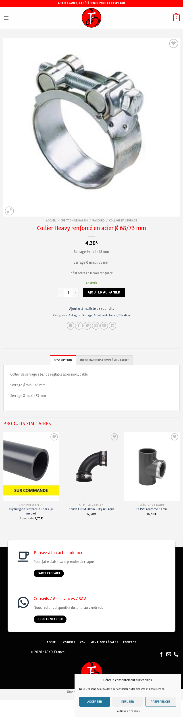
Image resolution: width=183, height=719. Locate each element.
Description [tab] (63, 360)
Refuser (127, 702)
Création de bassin (74, 220)
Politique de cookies (127, 711)
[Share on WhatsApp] (70, 325)
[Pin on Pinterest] (104, 325)
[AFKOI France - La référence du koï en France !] (91, 18)
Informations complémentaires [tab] (104, 360)
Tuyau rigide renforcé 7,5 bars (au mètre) (31, 511)
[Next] (179, 480)
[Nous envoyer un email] (168, 654)
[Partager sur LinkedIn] (112, 325)
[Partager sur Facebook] (79, 325)
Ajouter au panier (104, 292)
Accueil (51, 220)
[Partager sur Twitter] (87, 325)
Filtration (124, 315)
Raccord (98, 220)
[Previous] (3, 480)
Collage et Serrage (123, 220)
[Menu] (6, 17)
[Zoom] (9, 211)
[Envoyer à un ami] (96, 325)
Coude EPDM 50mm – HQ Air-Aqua (91, 509)
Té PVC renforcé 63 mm (152, 509)
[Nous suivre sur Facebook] (161, 654)
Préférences (161, 702)
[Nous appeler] (176, 654)
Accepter (94, 702)
